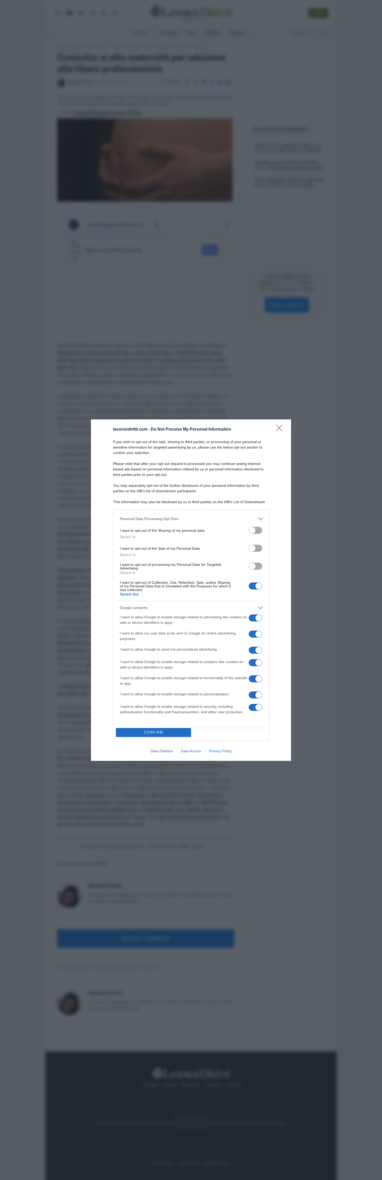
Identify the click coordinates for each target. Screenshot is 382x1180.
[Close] (281, 430)
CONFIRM (153, 732)
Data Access (191, 751)
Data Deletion (161, 751)
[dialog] (191, 590)
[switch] (255, 530)
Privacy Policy (220, 751)
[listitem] (191, 519)
